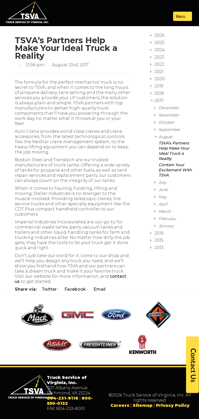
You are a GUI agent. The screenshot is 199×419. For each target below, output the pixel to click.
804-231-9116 (62, 398)
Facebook (74, 289)
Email (99, 289)
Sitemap (143, 405)
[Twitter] (144, 383)
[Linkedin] (155, 383)
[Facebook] (134, 383)
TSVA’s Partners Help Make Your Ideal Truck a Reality (174, 151)
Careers (119, 405)
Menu (181, 16)
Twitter (49, 289)
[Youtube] (165, 383)
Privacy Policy (172, 405)
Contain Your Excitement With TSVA (175, 170)
